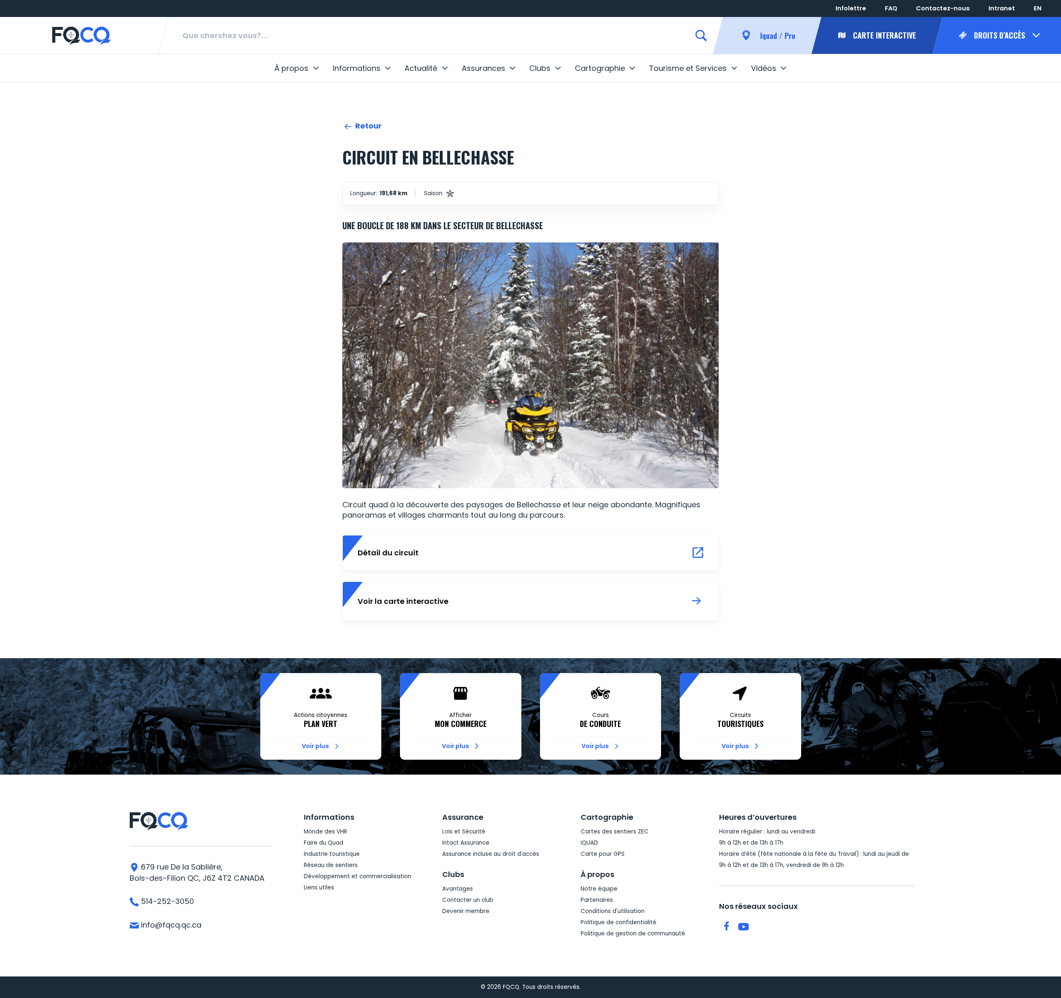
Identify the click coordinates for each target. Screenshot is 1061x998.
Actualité (421, 68)
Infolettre (851, 8)
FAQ (891, 8)
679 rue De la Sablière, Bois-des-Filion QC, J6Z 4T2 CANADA (197, 872)
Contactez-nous (943, 8)
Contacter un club (467, 900)
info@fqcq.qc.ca (170, 925)
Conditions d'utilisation (612, 911)
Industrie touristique (332, 854)
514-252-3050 (166, 901)
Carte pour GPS (603, 854)
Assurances (483, 68)
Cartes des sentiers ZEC (615, 832)
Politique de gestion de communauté (633, 933)
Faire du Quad (323, 843)
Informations (356, 68)
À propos (291, 68)
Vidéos (763, 68)
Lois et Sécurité (463, 832)
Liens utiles (319, 887)
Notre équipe (599, 889)
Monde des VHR (325, 832)
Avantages (457, 889)
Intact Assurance (465, 843)
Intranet (1001, 8)
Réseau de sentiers (331, 865)
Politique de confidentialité (618, 922)
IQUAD (589, 843)
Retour (368, 126)
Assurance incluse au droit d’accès (490, 854)
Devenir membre (465, 911)
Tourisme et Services (688, 68)
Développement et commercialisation (357, 876)
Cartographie (600, 68)
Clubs (539, 68)
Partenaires (597, 900)
